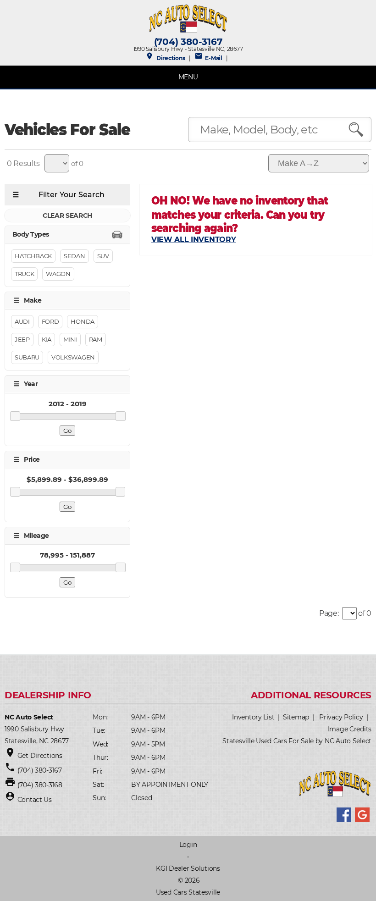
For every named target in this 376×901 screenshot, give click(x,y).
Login (188, 844)
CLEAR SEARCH (67, 215)
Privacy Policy (341, 717)
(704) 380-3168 (39, 785)
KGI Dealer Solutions (188, 868)
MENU (188, 77)
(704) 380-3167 (188, 41)
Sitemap (296, 717)
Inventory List (253, 717)
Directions (165, 58)
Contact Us (34, 800)
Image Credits (349, 729)
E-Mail (208, 58)
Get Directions (39, 756)
